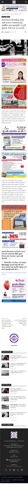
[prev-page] (2, 378)
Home (2, 13)
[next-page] (5, 378)
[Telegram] (14, 35)
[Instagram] (10, 469)
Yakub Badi (7, 32)
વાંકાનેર (8, 16)
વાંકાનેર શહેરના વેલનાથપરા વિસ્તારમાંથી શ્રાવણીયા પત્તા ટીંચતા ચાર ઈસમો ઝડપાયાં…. (18, 357)
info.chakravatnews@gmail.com (14, 466)
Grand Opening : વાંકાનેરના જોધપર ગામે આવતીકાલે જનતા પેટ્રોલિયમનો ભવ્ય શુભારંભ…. (18, 406)
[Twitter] (11, 35)
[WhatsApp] (18, 35)
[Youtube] (21, 469)
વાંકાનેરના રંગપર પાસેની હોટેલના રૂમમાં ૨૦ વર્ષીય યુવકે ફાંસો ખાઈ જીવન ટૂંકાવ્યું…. (18, 365)
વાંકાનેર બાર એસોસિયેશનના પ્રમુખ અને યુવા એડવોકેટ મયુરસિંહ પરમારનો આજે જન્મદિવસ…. (18, 398)
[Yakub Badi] (2, 32)
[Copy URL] (21, 35)
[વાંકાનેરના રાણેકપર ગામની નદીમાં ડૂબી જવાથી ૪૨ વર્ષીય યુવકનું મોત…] (5, 373)
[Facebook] (7, 35)
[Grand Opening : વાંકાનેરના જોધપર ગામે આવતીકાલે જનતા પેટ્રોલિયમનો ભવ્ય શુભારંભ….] (5, 406)
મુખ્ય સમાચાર (7, 13)
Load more (13, 420)
